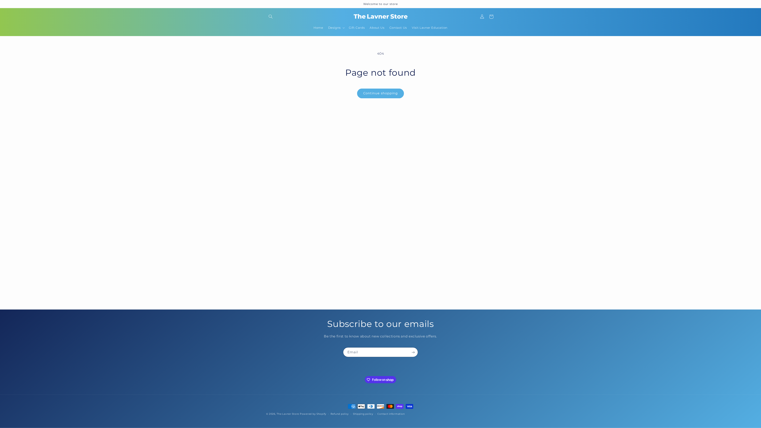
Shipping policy (363, 414)
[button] (270, 16)
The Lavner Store (288, 414)
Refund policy (340, 414)
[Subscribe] (413, 352)
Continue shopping (380, 93)
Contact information (391, 414)
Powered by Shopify (313, 414)
